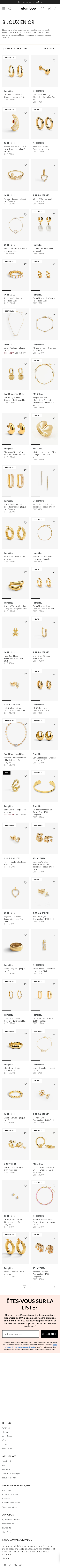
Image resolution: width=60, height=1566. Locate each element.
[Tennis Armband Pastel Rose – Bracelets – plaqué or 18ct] (44, 1196)
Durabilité (6, 1527)
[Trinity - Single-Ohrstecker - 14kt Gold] (44, 893)
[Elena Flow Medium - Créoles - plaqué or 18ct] (44, 583)
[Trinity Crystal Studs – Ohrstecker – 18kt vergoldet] (15, 1196)
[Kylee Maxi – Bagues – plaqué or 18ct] (15, 275)
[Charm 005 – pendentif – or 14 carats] (44, 175)
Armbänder (7, 1436)
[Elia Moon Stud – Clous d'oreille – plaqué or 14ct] (15, 429)
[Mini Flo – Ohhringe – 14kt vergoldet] (15, 1144)
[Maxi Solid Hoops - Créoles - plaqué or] (44, 123)
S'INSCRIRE (49, 1334)
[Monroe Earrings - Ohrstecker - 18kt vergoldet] (44, 1248)
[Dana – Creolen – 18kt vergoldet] (44, 225)
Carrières (6, 1532)
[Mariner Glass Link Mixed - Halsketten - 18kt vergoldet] (15, 734)
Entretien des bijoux (11, 1502)
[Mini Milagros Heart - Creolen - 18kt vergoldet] (15, 374)
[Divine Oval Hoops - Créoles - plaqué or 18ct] (15, 71)
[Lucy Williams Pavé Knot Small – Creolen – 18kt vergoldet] (44, 1144)
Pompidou (8, 91)
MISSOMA (38, 394)
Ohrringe (6, 1428)
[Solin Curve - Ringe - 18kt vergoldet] (15, 786)
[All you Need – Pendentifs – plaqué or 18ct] (44, 945)
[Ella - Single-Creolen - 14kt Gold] (44, 632)
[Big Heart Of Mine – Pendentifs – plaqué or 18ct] (15, 893)
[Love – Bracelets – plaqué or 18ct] (44, 1044)
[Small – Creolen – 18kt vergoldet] (15, 1248)
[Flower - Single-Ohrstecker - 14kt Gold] (44, 1094)
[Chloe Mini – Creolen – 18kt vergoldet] (44, 995)
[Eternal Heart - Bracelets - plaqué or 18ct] (15, 225)
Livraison (6, 1469)
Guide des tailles (9, 1507)
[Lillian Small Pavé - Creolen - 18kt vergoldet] (15, 995)
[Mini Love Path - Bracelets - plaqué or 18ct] (44, 324)
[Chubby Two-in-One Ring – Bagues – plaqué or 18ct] (15, 583)
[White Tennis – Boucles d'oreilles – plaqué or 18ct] (44, 481)
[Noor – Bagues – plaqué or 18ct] (15, 945)
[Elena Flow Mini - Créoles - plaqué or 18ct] (44, 275)
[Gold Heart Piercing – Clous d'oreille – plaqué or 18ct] (44, 71)
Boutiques (6, 1490)
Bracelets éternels (10, 1494)
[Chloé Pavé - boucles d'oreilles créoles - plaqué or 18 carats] (15, 481)
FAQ (4, 1465)
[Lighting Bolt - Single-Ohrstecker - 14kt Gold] (15, 684)
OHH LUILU (38, 91)
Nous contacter (9, 1477)
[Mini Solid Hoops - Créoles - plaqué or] (44, 684)
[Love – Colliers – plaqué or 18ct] (15, 324)
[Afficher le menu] (4, 8)
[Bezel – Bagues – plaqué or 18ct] (15, 1094)
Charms (5, 1440)
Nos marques (8, 1523)
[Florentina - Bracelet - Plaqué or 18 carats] (44, 533)
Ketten (5, 1432)
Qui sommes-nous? (11, 1519)
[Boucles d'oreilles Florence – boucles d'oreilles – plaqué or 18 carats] (44, 838)
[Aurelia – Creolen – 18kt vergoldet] (15, 533)
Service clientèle (9, 1461)
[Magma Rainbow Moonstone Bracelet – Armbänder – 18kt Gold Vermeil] (44, 374)
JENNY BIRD (39, 858)
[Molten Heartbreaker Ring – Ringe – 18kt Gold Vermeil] (44, 429)
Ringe (4, 1444)
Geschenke (7, 1448)
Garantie (6, 1498)
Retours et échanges (11, 1473)
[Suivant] (47, 1287)
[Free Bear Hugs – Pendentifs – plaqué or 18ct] (15, 632)
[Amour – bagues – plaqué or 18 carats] (15, 175)
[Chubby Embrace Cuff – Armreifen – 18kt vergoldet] (44, 786)
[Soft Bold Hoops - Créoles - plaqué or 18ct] (44, 734)
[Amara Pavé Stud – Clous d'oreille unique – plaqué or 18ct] (15, 123)
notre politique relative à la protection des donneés (31, 1346)
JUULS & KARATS (41, 195)
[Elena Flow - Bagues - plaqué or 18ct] (15, 1044)
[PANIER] (56, 8)
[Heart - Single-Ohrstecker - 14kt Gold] (15, 838)
